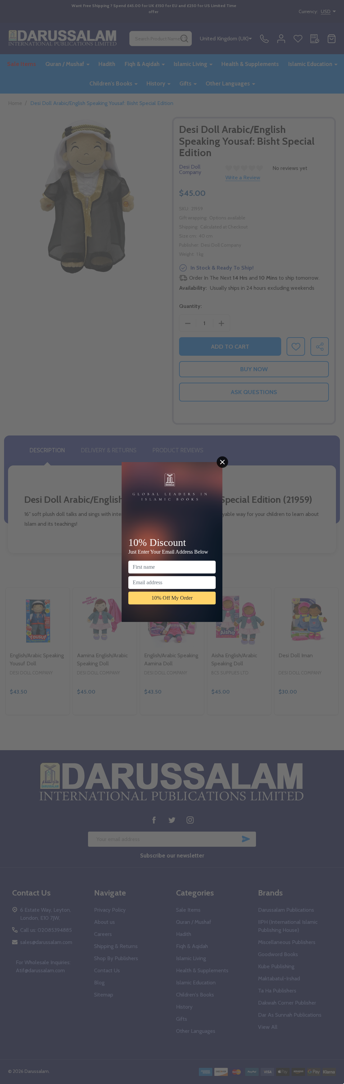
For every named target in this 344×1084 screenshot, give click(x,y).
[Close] (222, 462)
